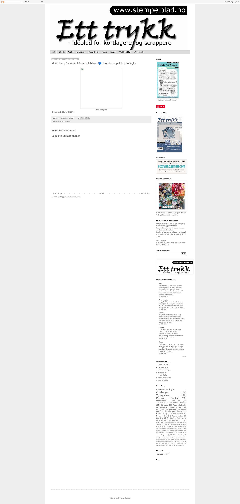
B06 (159, 430)
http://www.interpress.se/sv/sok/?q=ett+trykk (171, 242)
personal (67, 121)
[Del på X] (84, 118)
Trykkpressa (163, 395)
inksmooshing (160, 445)
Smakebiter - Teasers (177, 403)
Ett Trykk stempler (176, 414)
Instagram (103, 110)
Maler (161, 420)
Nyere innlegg (57, 193)
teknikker (169, 445)
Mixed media (180, 441)
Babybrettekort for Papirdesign (168, 314)
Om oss (112, 52)
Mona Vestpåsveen (164, 377)
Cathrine (162, 327)
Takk (172, 443)
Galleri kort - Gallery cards (171, 407)
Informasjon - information (168, 401)
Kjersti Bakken (163, 375)
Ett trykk (164, 405)
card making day (161, 435)
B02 (174, 435)
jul (169, 435)
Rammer (170, 432)
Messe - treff (160, 414)
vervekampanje (178, 445)
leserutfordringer (171, 428)
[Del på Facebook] (86, 118)
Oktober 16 (162, 432)
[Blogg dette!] (81, 118)
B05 (185, 428)
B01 (165, 424)
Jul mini (160, 441)
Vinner (183, 409)
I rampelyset (180, 426)
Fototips (70, 52)
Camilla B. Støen (164, 365)
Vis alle (184, 356)
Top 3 (169, 418)
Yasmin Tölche (163, 380)
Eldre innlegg (145, 193)
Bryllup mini (159, 437)
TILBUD (164, 443)
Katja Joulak (162, 372)
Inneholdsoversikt (181, 439)
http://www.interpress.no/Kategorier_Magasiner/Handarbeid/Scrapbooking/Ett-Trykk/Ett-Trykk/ (171, 234)
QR (157, 443)
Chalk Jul (170, 426)
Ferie (164, 430)
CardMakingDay (177, 416)
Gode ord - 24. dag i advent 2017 (169, 344)
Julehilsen (159, 418)
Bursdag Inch (160, 426)
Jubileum (159, 403)
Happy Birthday (164, 302)
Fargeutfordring (169, 422)
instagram (61, 121)
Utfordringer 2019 (125, 52)
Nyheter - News (162, 416)
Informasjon (174, 424)
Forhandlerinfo (94, 52)
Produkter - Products (168, 398)
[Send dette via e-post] (79, 118)
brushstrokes (180, 432)
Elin (160, 283)
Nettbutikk (61, 52)
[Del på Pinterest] (89, 118)
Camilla (161, 313)
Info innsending (139, 52)
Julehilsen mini (182, 430)
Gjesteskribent (182, 437)
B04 (182, 424)
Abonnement (81, 52)
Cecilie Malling (163, 367)
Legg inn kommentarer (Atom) (70, 197)
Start (53, 52)
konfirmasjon (160, 428)
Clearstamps (166, 412)
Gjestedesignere (170, 437)
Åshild (161, 342)
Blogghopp (181, 435)
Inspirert (179, 412)
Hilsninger (172, 430)
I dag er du (170, 439)
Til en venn (162, 329)
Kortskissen (180, 422)
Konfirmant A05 (169, 441)
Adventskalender (179, 405)
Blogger (127, 498)
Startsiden (101, 193)
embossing (180, 443)
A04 (180, 428)
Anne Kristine (164, 300)
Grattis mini (161, 439)
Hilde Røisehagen (164, 370)
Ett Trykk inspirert (180, 418)
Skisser (158, 424)
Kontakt (104, 52)
